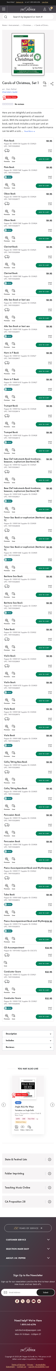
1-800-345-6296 (28, 1324)
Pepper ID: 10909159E (12, 329)
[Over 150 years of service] (28, 1228)
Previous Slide (4, 1105)
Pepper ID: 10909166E (12, 897)
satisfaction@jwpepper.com (28, 1330)
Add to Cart (44, 159)
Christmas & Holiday (28, 25)
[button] (28, 54)
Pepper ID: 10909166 (12, 632)
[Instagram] (28, 1301)
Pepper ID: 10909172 (12, 974)
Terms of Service (18, 1364)
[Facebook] (17, 1301)
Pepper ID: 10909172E (12, 1001)
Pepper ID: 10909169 (12, 765)
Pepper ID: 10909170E (12, 844)
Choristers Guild (9, 92)
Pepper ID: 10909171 (12, 871)
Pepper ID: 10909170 (12, 818)
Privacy (30, 1364)
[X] (23, 1301)
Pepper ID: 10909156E (12, 223)
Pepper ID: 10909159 (12, 303)
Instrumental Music (15, 25)
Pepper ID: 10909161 (12, 356)
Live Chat (45, 2)
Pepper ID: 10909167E (12, 685)
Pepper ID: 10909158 (12, 250)
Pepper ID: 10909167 (12, 659)
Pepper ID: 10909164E (12, 553)
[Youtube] (33, 1301)
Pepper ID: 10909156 (12, 197)
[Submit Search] (6, 16)
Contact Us (19, 2)
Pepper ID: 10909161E (12, 382)
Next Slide (52, 1105)
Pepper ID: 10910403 (12, 950)
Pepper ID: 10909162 (12, 409)
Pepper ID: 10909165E (12, 606)
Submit (45, 1292)
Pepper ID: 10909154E (12, 170)
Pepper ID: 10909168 (12, 712)
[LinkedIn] (39, 1301)
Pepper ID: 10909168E (12, 738)
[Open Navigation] (3, 9)
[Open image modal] (28, 55)
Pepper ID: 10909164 (12, 523)
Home (4, 25)
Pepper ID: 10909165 (12, 579)
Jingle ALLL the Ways (24, 1106)
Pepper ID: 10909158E (12, 276)
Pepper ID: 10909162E (12, 435)
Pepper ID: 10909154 (12, 144)
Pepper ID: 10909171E (12, 924)
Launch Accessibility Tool (38, 1366)
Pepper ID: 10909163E (12, 494)
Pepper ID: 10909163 (12, 465)
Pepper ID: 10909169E (12, 791)
